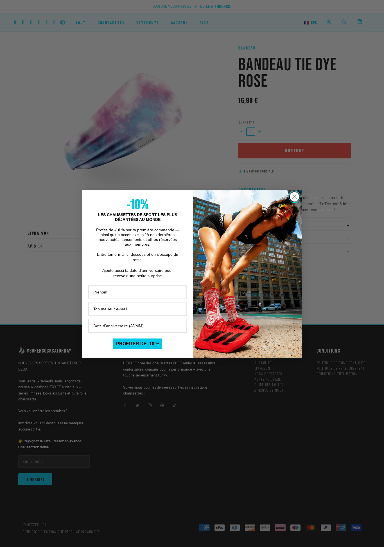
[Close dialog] (294, 197)
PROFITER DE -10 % (137, 343)
